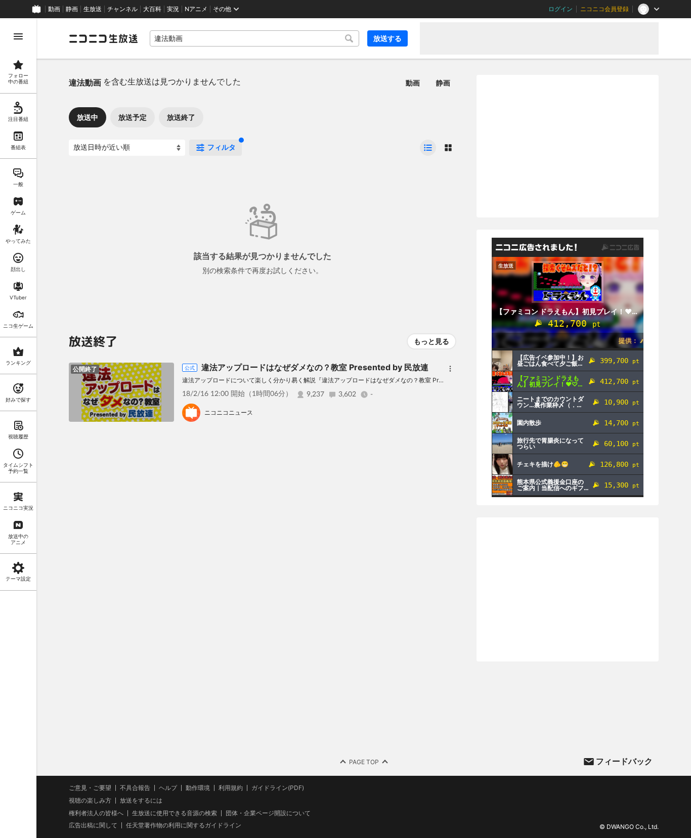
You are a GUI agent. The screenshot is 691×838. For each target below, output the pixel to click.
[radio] (428, 148)
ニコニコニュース (228, 412)
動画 (54, 9)
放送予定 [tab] (132, 117)
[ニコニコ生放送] (103, 38)
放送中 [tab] (87, 117)
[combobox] (254, 38)
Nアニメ (196, 9)
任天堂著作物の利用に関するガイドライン (183, 825)
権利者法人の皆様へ (96, 813)
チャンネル (122, 9)
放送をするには (141, 801)
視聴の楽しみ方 (90, 800)
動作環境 (198, 788)
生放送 (92, 9)
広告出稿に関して (93, 825)
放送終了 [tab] (181, 117)
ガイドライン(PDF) (277, 788)
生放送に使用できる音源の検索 (174, 813)
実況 (173, 9)
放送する (387, 38)
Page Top (364, 762)
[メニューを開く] (18, 36)
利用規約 (231, 788)
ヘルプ (168, 788)
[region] (18, 428)
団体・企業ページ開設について (268, 813)
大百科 (152, 9)
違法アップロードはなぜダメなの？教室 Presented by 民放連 (314, 367)
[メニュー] (450, 369)
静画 (72, 9)
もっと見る (431, 341)
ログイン (560, 9)
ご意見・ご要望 (90, 787)
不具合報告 (135, 788)
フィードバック (624, 761)
